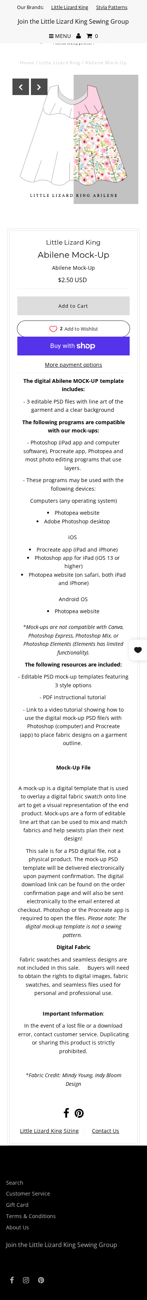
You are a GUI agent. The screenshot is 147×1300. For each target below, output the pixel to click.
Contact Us (105, 1130)
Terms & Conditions (31, 1216)
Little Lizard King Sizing (49, 1130)
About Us (17, 1227)
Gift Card (17, 1204)
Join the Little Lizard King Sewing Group (73, 21)
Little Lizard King (69, 7)
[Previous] (20, 87)
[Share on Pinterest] (79, 1115)
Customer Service (28, 1193)
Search (14, 1182)
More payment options (73, 364)
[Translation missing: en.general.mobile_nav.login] (78, 36)
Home (27, 62)
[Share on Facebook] (66, 1115)
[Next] (39, 87)
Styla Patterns (111, 7)
